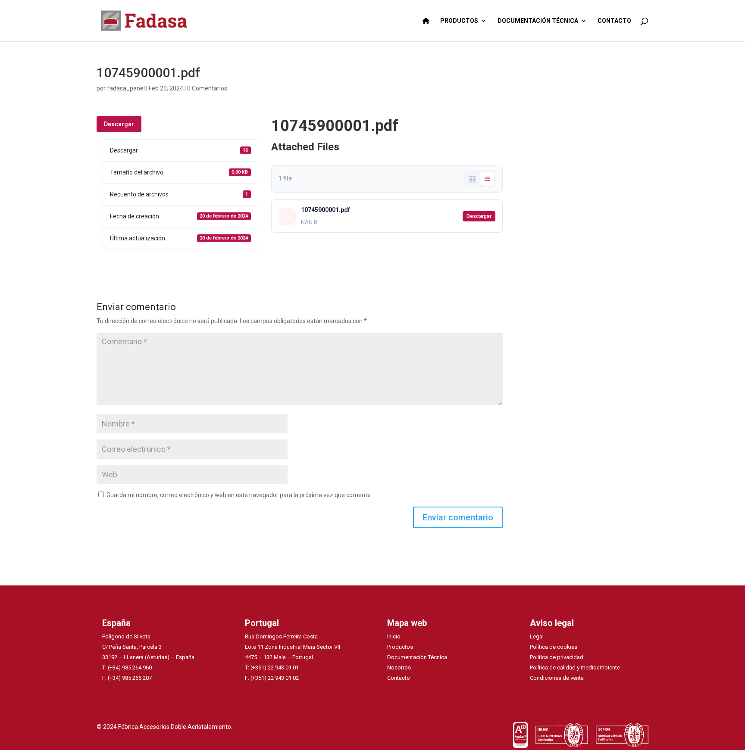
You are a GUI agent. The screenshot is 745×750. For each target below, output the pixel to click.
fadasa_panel (126, 88)
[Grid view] (472, 179)
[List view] (487, 179)
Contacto (398, 678)
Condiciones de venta (557, 678)
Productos (400, 647)
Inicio (394, 636)
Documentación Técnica (417, 657)
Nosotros (399, 667)
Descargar (119, 124)
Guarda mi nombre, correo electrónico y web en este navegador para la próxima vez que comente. (239, 495)
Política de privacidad (556, 657)
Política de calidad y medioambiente (575, 667)
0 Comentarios (207, 88)
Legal (537, 636)
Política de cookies (553, 647)
